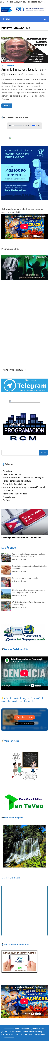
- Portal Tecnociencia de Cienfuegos (17, 480)
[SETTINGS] (39, 125)
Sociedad (10, 66)
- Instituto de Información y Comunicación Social (23, 487)
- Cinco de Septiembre (11, 474)
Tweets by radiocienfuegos (13, 369)
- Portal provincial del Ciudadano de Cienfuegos (22, 477)
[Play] (10, 125)
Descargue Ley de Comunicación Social (21, 537)
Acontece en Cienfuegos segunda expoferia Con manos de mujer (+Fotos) (28, 555)
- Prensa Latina (8, 497)
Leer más (7, 105)
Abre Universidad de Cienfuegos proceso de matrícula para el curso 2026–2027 (28, 591)
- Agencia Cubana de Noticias (14, 493)
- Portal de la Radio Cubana (13, 484)
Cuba (3, 66)
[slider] (17, 125)
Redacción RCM (14, 74)
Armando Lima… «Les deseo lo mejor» (23, 69)
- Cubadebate (7, 490)
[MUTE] (29, 125)
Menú (7, 19)
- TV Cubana (6, 500)
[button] (24, 267)
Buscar (43, 453)
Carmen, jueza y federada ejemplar (25, 578)
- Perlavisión (6, 471)
